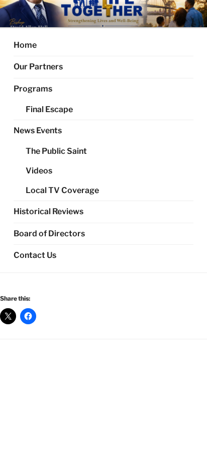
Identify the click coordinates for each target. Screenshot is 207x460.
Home (25, 45)
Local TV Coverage (62, 190)
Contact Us (35, 255)
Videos (39, 170)
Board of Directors (49, 233)
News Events (38, 130)
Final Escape (49, 109)
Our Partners (38, 66)
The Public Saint (56, 151)
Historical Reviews (48, 211)
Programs (33, 89)
